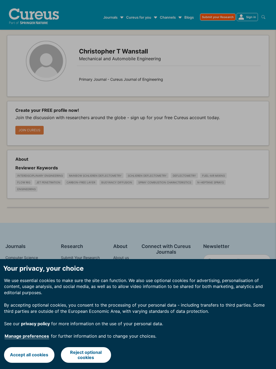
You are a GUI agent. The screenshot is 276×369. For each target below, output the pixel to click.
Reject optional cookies (86, 355)
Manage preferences (27, 336)
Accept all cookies (29, 354)
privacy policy (35, 323)
